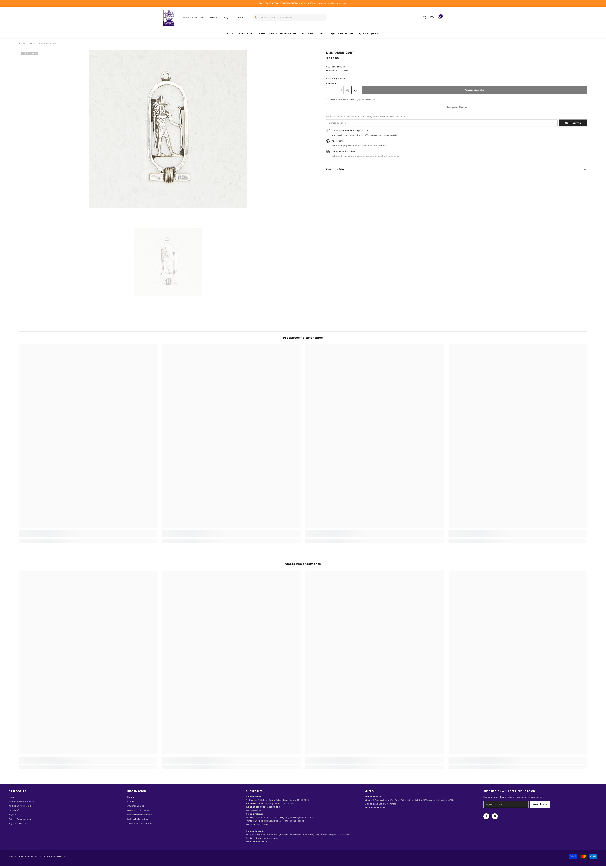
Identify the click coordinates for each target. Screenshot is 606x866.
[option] (168, 129)
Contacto (239, 17)
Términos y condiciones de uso (361, 100)
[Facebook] (486, 816)
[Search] (290, 17)
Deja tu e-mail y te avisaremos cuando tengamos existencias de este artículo (366, 116)
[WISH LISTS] (432, 17)
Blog (226, 17)
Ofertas (213, 17)
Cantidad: (331, 83)
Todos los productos (193, 17)
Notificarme (573, 123)
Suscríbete (540, 804)
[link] (88, 535)
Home (22, 43)
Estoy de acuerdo (339, 99)
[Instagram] (495, 816)
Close (394, 3)
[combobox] (293, 17)
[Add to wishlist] (355, 90)
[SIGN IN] (424, 17)
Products (33, 43)
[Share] (348, 90)
